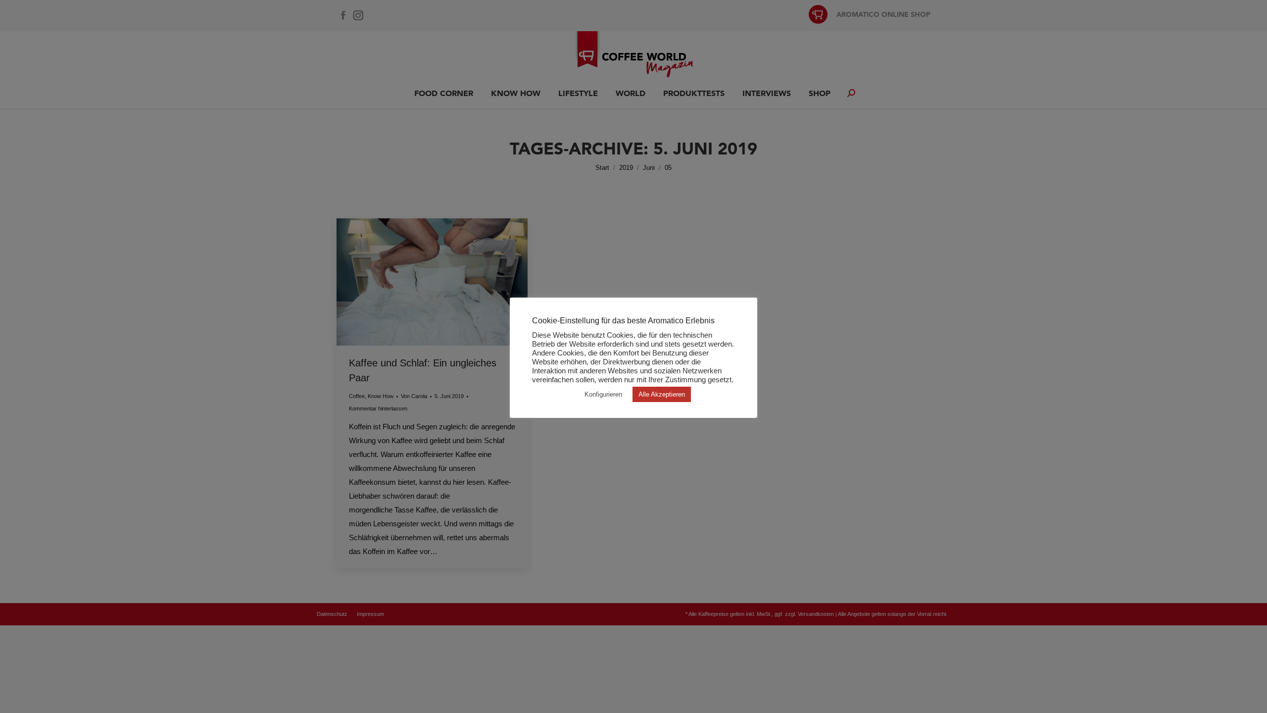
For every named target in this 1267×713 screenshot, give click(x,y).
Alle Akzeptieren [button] (661, 394)
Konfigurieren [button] (603, 394)
